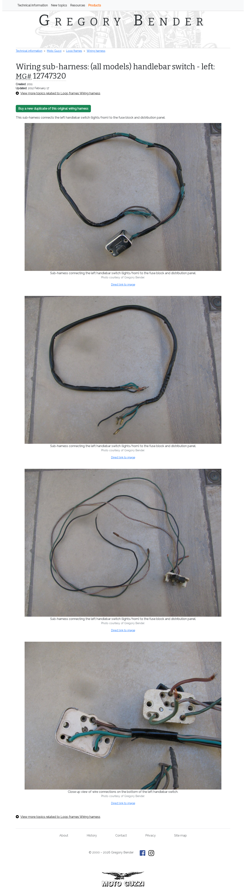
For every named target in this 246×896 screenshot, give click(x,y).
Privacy (150, 835)
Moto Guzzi (54, 50)
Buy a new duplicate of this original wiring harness (53, 108)
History (92, 835)
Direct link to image (123, 284)
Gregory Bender (123, 20)
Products (94, 5)
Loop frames (74, 50)
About (63, 835)
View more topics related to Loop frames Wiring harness (60, 93)
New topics (59, 5)
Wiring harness (96, 50)
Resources (77, 5)
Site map (180, 835)
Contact (121, 835)
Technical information (32, 5)
